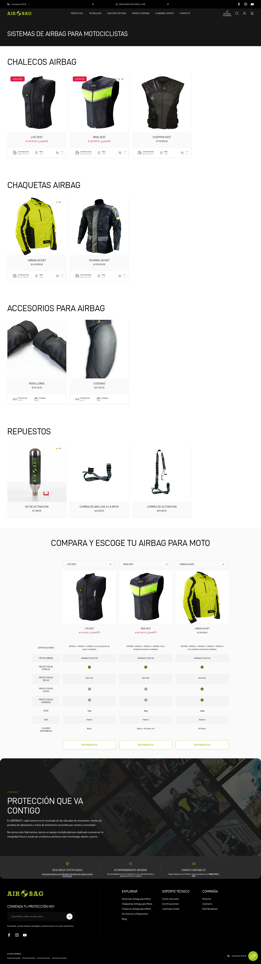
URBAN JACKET (37, 260)
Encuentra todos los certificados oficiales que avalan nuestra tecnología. (67, 875)
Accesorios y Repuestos (135, 913)
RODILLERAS (37, 383)
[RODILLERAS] (36, 349)
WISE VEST (99, 137)
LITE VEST (37, 137)
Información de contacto (59, 958)
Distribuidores (210, 908)
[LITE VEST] (36, 102)
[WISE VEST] (99, 102)
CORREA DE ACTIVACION (162, 506)
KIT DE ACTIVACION (36, 506)
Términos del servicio (43, 958)
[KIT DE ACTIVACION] (36, 472)
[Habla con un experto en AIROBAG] (253, 956)
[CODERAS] (99, 349)
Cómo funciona (170, 899)
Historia (206, 899)
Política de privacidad (13, 958)
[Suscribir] (69, 916)
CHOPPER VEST (162, 137)
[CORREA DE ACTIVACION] (161, 472)
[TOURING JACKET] (99, 226)
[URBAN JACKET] (36, 226)
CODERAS (99, 383)
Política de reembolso (28, 958)
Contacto (207, 903)
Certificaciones (170, 903)
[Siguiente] (167, 4)
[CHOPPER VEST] (161, 102)
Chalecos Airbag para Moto (136, 908)
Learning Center (171, 908)
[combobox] (18, 4)
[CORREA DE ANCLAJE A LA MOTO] (99, 472)
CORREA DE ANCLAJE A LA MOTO (99, 506)
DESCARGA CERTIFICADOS (67, 870)
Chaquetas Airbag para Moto (137, 903)
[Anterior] (93, 4)
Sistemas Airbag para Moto (136, 899)
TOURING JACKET (99, 260)
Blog (124, 919)
